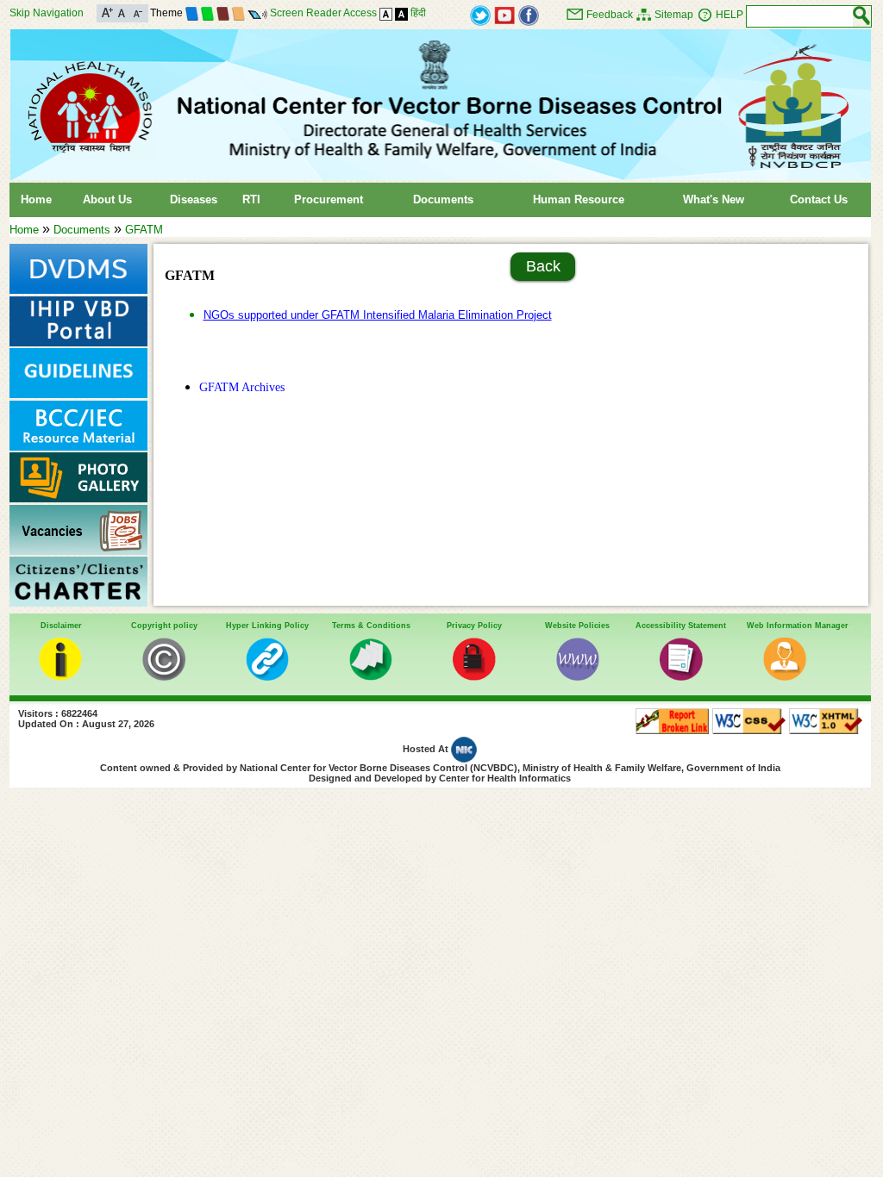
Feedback (609, 15)
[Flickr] (528, 14)
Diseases (193, 199)
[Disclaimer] (60, 676)
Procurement (328, 199)
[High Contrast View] (401, 13)
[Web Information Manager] (784, 676)
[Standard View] (385, 13)
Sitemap (673, 15)
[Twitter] (480, 14)
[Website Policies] (577, 676)
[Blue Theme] (191, 13)
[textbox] (800, 16)
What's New (713, 199)
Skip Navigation (46, 13)
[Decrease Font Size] (136, 11)
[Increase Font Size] (107, 11)
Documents (443, 199)
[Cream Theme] (238, 13)
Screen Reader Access (323, 13)
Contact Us (819, 199)
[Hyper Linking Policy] (267, 676)
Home (36, 199)
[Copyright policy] (163, 676)
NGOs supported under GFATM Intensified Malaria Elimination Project (378, 314)
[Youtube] (504, 14)
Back (543, 266)
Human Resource (578, 199)
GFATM (144, 229)
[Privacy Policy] (474, 676)
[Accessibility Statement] (681, 676)
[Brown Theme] (222, 13)
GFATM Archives (242, 387)
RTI (251, 199)
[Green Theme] (207, 13)
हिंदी (418, 13)
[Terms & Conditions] (370, 676)
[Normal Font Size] (122, 11)
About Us (107, 199)
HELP (729, 15)
